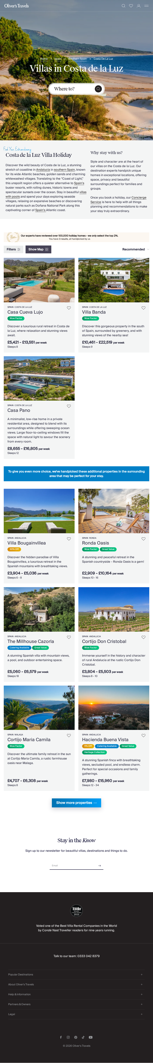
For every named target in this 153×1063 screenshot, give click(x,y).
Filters (11, 249)
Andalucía (43, 169)
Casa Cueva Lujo (25, 312)
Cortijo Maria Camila (29, 740)
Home (44, 59)
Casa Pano (18, 410)
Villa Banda (94, 312)
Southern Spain (77, 59)
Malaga (19, 735)
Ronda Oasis (95, 543)
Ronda (92, 538)
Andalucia (20, 538)
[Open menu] (146, 6)
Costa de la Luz (23, 307)
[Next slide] (72, 280)
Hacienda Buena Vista (105, 740)
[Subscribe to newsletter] (99, 864)
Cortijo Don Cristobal (104, 641)
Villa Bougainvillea (26, 543)
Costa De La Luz (103, 59)
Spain (57, 59)
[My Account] (139, 6)
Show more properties (74, 803)
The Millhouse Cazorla (30, 641)
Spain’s (79, 183)
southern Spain (64, 169)
